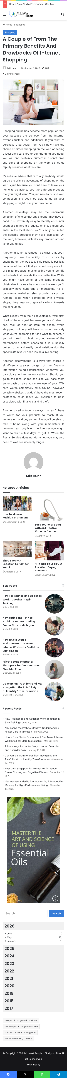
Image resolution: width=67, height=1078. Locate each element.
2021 (8, 978)
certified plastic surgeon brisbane (21, 1026)
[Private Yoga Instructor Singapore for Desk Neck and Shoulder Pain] (54, 669)
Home (8, 24)
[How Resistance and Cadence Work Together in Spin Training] (54, 604)
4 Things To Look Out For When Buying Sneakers (48, 567)
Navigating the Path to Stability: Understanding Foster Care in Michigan (19, 621)
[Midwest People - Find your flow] (23, 14)
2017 (8, 1008)
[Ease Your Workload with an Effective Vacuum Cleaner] (49, 508)
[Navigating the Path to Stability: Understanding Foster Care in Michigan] (54, 626)
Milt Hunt (11, 68)
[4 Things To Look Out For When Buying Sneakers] (49, 550)
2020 (9, 986)
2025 (9, 948)
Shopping (19, 24)
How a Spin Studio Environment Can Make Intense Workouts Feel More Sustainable (21, 645)
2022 (9, 971)
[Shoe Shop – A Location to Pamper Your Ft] (17, 549)
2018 (9, 1001)
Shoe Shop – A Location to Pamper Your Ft (16, 564)
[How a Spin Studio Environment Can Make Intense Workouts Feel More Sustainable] (54, 647)
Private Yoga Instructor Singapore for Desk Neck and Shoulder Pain (22, 665)
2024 (9, 956)
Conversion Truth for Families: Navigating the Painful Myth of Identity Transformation (22, 687)
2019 (8, 993)
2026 (9, 926)
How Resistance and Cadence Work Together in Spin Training (22, 599)
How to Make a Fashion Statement (15, 515)
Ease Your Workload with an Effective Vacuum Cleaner (48, 528)
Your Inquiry (33, 1064)
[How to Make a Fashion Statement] (17, 503)
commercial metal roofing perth (20, 1032)
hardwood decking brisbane (18, 1038)
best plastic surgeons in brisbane (21, 1020)
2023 (9, 963)
